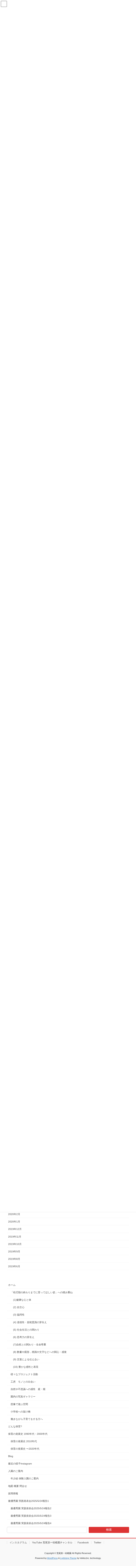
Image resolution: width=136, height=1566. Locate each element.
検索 (109, 1529)
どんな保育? (15, 1426)
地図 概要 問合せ (17, 1486)
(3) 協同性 (18, 1314)
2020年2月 (14, 1214)
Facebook (83, 1542)
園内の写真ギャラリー (23, 1396)
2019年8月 (14, 1259)
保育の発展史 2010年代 (24, 1441)
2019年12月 (15, 1229)
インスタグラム (18, 1542)
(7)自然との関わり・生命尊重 (30, 1344)
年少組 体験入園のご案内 (25, 1478)
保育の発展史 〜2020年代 (25, 1448)
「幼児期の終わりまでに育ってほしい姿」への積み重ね (42, 1292)
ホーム (12, 1285)
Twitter (97, 1542)
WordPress (52, 1558)
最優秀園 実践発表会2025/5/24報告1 (28, 1500)
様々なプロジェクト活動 (24, 1374)
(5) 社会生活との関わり (26, 1329)
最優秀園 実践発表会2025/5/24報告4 (31, 1523)
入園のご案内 (15, 1471)
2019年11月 (14, 1236)
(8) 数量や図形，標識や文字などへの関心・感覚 (40, 1352)
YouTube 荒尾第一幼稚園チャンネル (52, 1542)
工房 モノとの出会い (23, 1381)
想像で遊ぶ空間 (19, 1404)
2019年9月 (14, 1251)
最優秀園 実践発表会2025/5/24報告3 (31, 1515)
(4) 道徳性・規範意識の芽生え (30, 1322)
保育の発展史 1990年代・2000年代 (27, 1433)
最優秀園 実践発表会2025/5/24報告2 (31, 1508)
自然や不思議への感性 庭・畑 (28, 1389)
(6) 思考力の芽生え (23, 1337)
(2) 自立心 (18, 1307)
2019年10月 (15, 1244)
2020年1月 (14, 1221)
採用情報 (13, 1493)
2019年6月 (14, 1266)
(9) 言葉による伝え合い (26, 1359)
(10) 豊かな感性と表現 (25, 1366)
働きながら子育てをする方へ (27, 1419)
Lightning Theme (68, 1558)
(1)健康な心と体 (22, 1299)
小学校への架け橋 (20, 1411)
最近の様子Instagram (20, 1463)
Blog (10, 1456)
